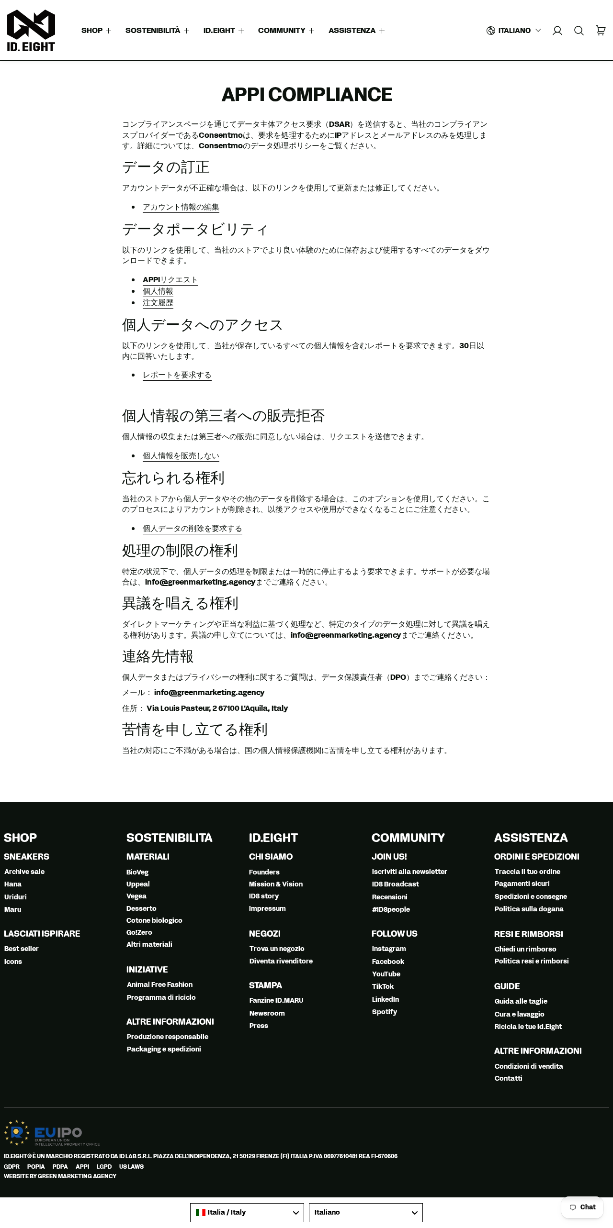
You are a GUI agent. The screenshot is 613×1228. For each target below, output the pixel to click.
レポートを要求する (177, 374)
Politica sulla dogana (529, 909)
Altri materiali (149, 944)
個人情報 (158, 291)
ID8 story (264, 896)
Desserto (141, 908)
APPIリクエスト (170, 279)
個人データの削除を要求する (192, 528)
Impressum (267, 908)
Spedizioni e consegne (531, 896)
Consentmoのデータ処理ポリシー (259, 145)
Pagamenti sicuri (522, 883)
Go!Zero (139, 932)
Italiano (515, 30)
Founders (264, 872)
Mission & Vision (276, 884)
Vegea (136, 896)
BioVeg (137, 872)
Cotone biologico (154, 920)
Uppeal (138, 884)
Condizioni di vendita (529, 1066)
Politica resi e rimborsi (532, 961)
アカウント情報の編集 (181, 206)
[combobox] (247, 1212)
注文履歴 (158, 302)
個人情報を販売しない (181, 455)
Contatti (508, 1078)
